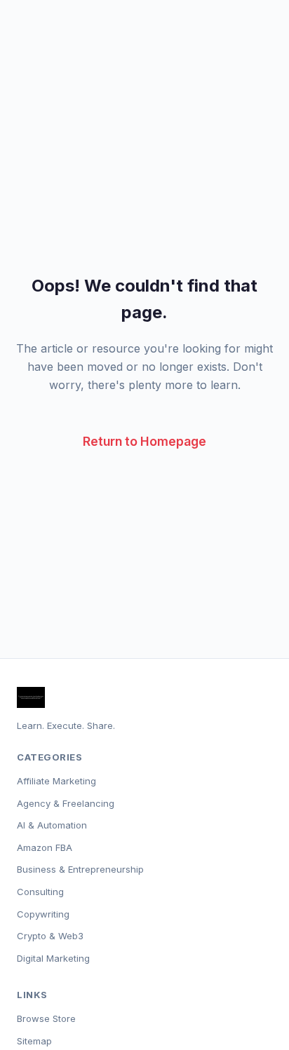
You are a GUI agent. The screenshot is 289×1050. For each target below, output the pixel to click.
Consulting (40, 891)
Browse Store (46, 1018)
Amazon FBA (44, 847)
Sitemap (34, 1040)
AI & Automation (52, 825)
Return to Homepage (144, 441)
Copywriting (43, 914)
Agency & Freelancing (65, 803)
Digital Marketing (53, 958)
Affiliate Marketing (56, 780)
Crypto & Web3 (50, 935)
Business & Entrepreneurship (80, 869)
